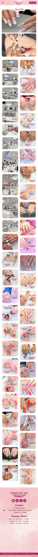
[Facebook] (13, 500)
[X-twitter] (21, 500)
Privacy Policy (33, 553)
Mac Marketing (26, 553)
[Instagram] (17, 500)
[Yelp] (24, 500)
